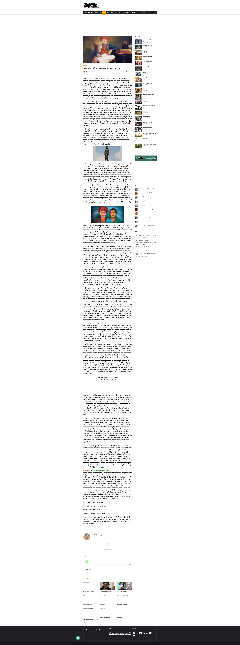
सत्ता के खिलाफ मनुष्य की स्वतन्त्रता (146, 196)
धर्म (118, 634)
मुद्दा (129, 632)
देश (100, 12)
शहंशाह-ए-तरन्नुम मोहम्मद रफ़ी (105, 617)
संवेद (89, 12)
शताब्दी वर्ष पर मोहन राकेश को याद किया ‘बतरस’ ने (143, 244)
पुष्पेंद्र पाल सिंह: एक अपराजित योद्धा (88, 591)
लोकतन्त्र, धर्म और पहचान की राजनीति (149, 105)
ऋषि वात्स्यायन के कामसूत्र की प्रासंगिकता (147, 192)
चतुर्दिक (126, 634)
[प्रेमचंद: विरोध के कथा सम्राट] (138, 140)
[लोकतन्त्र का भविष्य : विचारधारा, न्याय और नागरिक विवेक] (138, 135)
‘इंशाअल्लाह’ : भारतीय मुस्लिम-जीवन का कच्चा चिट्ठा (144, 253)
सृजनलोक (127, 632)
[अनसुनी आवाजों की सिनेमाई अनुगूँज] (138, 63)
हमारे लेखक (133, 12)
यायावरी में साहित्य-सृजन (147, 111)
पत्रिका (85, 12)
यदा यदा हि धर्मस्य (145, 88)
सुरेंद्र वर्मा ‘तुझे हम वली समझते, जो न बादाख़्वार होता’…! (144, 237)
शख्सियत (104, 12)
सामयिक (112, 12)
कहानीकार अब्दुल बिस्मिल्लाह (140, 240)
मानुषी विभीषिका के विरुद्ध (139, 256)
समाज (123, 634)
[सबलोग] (91, 5)
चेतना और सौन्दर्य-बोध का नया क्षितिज (148, 94)
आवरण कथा (96, 12)
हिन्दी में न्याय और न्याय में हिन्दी (147, 45)
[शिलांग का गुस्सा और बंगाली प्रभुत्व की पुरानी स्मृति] (138, 41)
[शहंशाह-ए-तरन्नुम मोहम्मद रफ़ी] (107, 612)
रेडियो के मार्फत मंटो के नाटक (87, 604)
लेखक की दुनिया (119, 617)
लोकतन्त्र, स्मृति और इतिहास (147, 127)
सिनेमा (123, 12)
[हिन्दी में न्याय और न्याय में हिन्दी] (138, 47)
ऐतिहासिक (129, 634)
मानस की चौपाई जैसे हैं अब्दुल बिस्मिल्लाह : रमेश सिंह (144, 235)
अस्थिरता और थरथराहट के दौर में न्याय (148, 122)
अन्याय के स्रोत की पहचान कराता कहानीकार (143, 242)
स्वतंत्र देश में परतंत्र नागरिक (147, 56)
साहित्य (118, 633)
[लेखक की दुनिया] (124, 612)
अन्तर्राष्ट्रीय (121, 633)
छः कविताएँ (144, 72)
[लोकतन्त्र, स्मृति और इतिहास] (138, 129)
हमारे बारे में (127, 12)
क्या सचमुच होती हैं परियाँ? (144, 200)
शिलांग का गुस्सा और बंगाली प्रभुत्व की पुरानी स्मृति (148, 188)
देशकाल (127, 633)
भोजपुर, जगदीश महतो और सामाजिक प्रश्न (149, 144)
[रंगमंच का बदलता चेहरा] (138, 68)
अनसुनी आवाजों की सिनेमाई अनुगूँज (148, 61)
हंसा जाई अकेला (102, 604)
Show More (146, 150)
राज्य (115, 12)
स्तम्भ (119, 12)
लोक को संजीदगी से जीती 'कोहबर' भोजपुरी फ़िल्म (148, 209)
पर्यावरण (112, 634)
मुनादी (92, 12)
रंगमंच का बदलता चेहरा (146, 66)
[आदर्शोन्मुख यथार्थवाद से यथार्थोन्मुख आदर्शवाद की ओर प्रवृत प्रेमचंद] (90, 613)
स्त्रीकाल (110, 633)
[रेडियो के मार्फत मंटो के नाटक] (90, 599)
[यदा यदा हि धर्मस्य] (138, 90)
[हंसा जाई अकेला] (107, 599)
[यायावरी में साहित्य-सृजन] (138, 113)
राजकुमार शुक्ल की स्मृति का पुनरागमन (148, 50)
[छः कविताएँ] (138, 74)
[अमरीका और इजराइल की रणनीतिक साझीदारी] (138, 101)
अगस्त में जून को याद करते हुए (147, 83)
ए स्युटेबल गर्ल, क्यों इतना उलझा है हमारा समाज (147, 213)
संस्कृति (121, 634)
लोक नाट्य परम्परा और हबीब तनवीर (105, 591)
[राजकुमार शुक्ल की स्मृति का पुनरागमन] (138, 52)
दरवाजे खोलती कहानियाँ (139, 246)
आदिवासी (115, 634)
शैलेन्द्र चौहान (87, 71)
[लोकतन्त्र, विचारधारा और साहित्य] (138, 79)
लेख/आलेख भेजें (97, 629)
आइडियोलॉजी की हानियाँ (146, 116)
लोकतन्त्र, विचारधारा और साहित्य (148, 77)
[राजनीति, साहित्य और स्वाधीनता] (124, 599)
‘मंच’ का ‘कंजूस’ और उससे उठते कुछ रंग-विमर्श (143, 248)
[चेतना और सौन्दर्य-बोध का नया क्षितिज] (138, 96)
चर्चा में (108, 12)
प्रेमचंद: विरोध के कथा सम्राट (147, 138)
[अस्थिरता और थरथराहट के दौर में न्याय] (138, 124)
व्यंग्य (113, 633)
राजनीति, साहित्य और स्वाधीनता (122, 604)
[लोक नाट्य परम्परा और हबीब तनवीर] (107, 586)
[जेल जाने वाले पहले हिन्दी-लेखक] (124, 586)
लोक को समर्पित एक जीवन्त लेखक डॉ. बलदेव (147, 225)
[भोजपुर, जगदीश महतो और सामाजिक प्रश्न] (138, 146)
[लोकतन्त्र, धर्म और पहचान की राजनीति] (138, 107)
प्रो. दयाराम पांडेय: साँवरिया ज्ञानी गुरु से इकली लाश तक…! (145, 250)
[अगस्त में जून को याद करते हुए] (138, 85)
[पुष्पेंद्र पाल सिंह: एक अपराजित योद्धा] (90, 586)
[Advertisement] (120, 25)
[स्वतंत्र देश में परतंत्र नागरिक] (138, 58)
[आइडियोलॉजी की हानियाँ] (138, 118)
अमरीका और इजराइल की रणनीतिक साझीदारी (149, 100)
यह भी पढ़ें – (93, 267)
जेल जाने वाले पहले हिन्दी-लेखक (122, 591)
